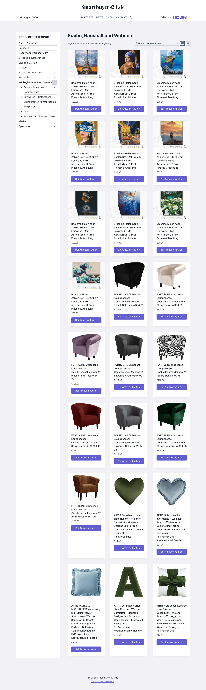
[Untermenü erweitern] (54, 52)
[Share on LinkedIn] (181, 18)
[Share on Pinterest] (185, 18)
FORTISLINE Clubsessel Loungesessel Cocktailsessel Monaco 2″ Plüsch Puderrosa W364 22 (86, 372)
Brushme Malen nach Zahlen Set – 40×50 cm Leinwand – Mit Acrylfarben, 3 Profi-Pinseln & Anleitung (84, 90)
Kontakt (121, 17)
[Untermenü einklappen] (54, 82)
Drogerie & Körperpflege (32, 57)
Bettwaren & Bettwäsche (37, 97)
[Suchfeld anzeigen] (130, 17)
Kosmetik (24, 77)
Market (23, 121)
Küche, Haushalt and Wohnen (36, 82)
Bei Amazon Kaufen (86, 108)
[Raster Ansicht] (182, 43)
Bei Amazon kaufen (129, 316)
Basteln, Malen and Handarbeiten (34, 89)
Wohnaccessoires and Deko (39, 116)
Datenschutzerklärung (103, 681)
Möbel (27, 111)
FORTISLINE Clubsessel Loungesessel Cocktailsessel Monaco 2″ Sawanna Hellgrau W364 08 (128, 442)
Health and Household (31, 72)
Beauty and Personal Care (33, 52)
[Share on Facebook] (174, 18)
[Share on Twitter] (178, 18)
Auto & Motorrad (28, 43)
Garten (23, 67)
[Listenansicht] (188, 43)
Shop (109, 17)
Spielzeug (24, 126)
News (99, 17)
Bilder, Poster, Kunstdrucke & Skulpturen (40, 104)
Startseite (86, 17)
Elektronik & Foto (28, 62)
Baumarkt (24, 48)
